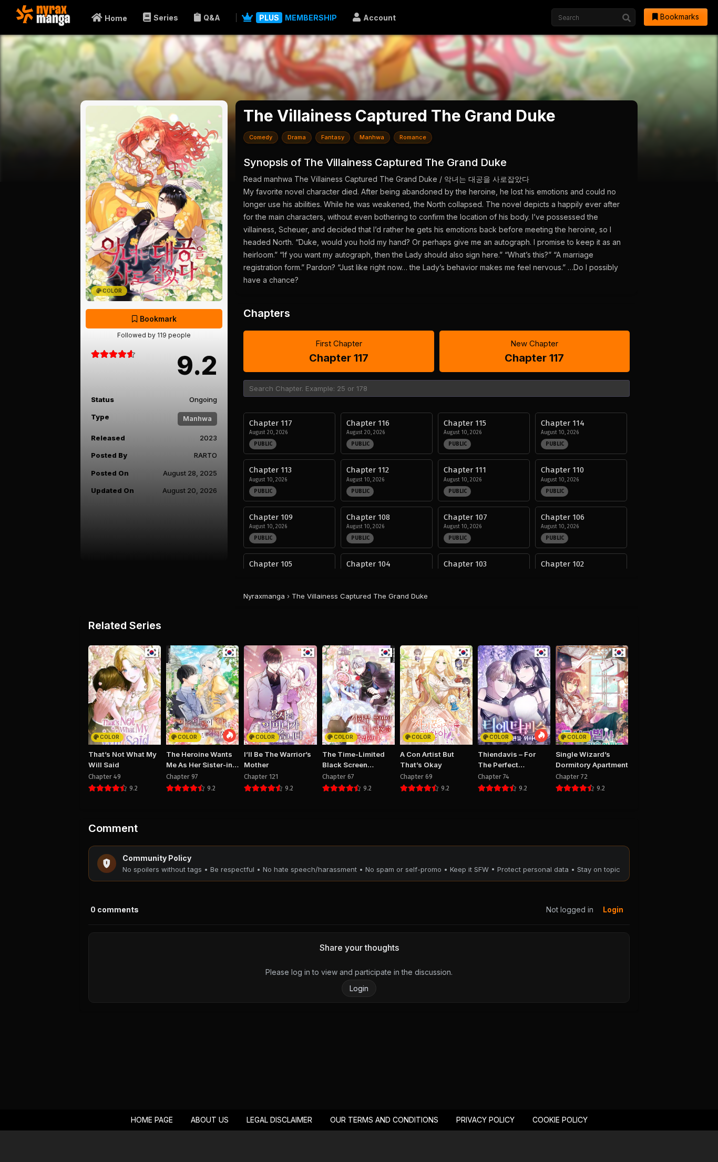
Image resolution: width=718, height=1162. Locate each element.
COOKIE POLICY (560, 1119)
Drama (297, 137)
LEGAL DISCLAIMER (279, 1119)
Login (613, 909)
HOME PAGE (152, 1119)
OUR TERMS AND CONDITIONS (384, 1119)
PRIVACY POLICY (485, 1119)
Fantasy (332, 137)
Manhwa (197, 418)
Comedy (260, 137)
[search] (626, 17)
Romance (412, 137)
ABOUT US (210, 1119)
